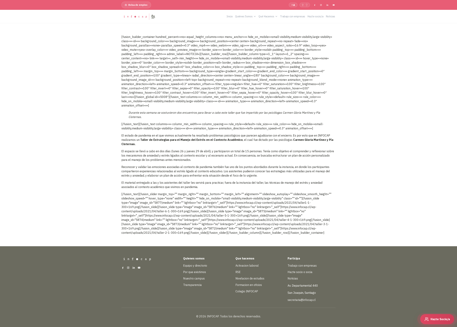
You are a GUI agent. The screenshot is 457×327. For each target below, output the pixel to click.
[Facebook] (315, 5)
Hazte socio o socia (300, 272)
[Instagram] (321, 5)
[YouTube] (334, 5)
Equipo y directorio (195, 265)
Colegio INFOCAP (246, 291)
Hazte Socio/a (440, 319)
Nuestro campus (194, 278)
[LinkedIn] (327, 5)
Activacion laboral (247, 265)
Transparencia (192, 285)
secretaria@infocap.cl (302, 300)
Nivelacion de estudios (249, 278)
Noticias (293, 278)
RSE (238, 272)
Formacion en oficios (248, 285)
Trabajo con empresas (302, 265)
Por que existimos (194, 272)
